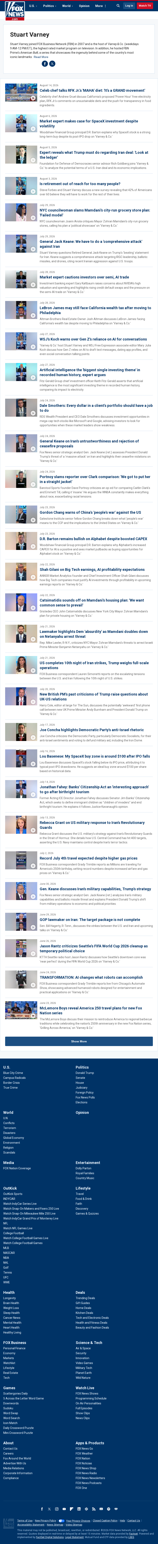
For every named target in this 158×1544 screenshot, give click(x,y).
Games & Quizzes (87, 1213)
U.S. (32, 6)
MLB (6, 1248)
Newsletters (101, 1509)
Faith (79, 1203)
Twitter (49, 1509)
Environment (11, 1142)
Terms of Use (25, 1520)
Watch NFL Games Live (18, 1228)
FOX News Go (84, 1448)
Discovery (82, 1208)
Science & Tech (89, 1342)
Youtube (64, 1509)
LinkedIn (79, 1509)
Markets (8, 1358)
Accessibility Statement (30, 1524)
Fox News (15, 11)
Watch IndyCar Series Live (20, 1203)
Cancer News (11, 1317)
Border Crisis (11, 1082)
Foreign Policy (85, 1092)
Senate (80, 1077)
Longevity (9, 1298)
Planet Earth (84, 1372)
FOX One (81, 1488)
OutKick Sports (12, 1194)
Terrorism (9, 1128)
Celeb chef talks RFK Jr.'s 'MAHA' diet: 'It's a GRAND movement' (92, 90)
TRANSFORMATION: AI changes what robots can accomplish (91, 977)
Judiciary (81, 1087)
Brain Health (11, 1303)
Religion (8, 1147)
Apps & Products (90, 1443)
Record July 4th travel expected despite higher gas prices (88, 858)
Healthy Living (12, 1332)
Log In (129, 5)
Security (81, 1353)
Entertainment (88, 1163)
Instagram (57, 1509)
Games (9, 1388)
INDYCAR (9, 1198)
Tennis (7, 1272)
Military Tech (84, 1368)
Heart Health (11, 1327)
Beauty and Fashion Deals (92, 1327)
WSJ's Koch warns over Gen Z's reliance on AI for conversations (93, 339)
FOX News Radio (86, 1473)
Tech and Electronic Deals (92, 1317)
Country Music (85, 1178)
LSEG (131, 1537)
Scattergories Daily (15, 1393)
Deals (80, 1292)
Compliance (11, 1478)
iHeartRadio (116, 1509)
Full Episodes (84, 1408)
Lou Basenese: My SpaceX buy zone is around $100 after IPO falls (95, 756)
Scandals (9, 1152)
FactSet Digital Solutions (50, 1537)
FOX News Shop (86, 1468)
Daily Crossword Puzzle (18, 1428)
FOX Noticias (84, 1463)
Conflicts (9, 1123)
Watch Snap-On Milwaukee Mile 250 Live (29, 1213)
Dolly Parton (83, 1168)
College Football (13, 1233)
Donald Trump (85, 1073)
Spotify (109, 1509)
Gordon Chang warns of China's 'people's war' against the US (90, 512)
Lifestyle (83, 1188)
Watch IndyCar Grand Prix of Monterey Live (30, 1218)
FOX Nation (83, 1458)
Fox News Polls (85, 1097)
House (80, 1082)
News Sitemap (55, 1524)
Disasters (9, 1133)
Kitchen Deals (84, 1312)
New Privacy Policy (45, 1520)
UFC (5, 1277)
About (8, 1443)
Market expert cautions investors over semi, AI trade (84, 277)
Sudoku (8, 1408)
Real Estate (10, 1372)
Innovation (82, 1358)
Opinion (84, 6)
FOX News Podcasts (89, 1483)
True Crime (10, 1087)
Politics (48, 6)
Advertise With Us (14, 1463)
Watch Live (85, 1388)
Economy (9, 1353)
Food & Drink (84, 1198)
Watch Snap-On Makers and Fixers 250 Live (31, 1208)
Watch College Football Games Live (25, 1238)
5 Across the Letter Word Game (23, 1398)
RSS (94, 1509)
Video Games (84, 1363)
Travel (80, 1194)
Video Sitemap (74, 1524)
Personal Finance (14, 1348)
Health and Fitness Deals (91, 1322)
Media (8, 1163)
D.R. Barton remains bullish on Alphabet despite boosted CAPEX (93, 539)
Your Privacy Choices (78, 1520)
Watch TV (145, 5)
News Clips (83, 1418)
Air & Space (83, 1348)
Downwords (11, 1403)
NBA (6, 1257)
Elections (81, 1102)
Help (122, 1520)
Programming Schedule (91, 1398)
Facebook (42, 1509)
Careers (8, 1453)
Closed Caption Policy (105, 1520)
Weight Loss (11, 1308)
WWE (6, 1282)
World (66, 6)
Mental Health (12, 1322)
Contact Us (10, 1448)
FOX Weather (84, 1453)
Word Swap (10, 1413)
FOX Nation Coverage (17, 1168)
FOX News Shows (87, 1393)
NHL (5, 1262)
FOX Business (14, 1342)
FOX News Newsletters (90, 1478)
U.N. (5, 1118)
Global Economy (13, 1137)
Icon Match (10, 1423)
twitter (52, 64)
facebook (45, 64)
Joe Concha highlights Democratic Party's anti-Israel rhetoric (92, 730)
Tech (6, 1377)
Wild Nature (83, 1377)
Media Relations (13, 1468)
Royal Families (85, 1173)
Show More (79, 1041)
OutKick (10, 1188)
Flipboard (72, 1509)
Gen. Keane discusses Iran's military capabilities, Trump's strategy (95, 889)
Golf (6, 1267)
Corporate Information (18, 1473)
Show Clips (83, 1413)
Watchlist (9, 1363)
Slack (86, 1509)
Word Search (11, 1418)
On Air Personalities (88, 1403)
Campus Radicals (14, 1077)
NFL (5, 1223)
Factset (133, 1533)
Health (9, 1292)
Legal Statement (74, 1537)
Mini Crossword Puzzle (18, 1432)
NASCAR (9, 1252)
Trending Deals (85, 1298)
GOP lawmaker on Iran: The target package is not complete (90, 919)
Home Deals (83, 1308)
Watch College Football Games (23, 1243)
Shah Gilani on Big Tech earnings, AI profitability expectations (92, 569)
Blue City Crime (13, 1073)
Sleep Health (11, 1312)
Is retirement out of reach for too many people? (80, 184)
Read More (41, 57)
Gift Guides (83, 1303)
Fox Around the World (17, 1458)
